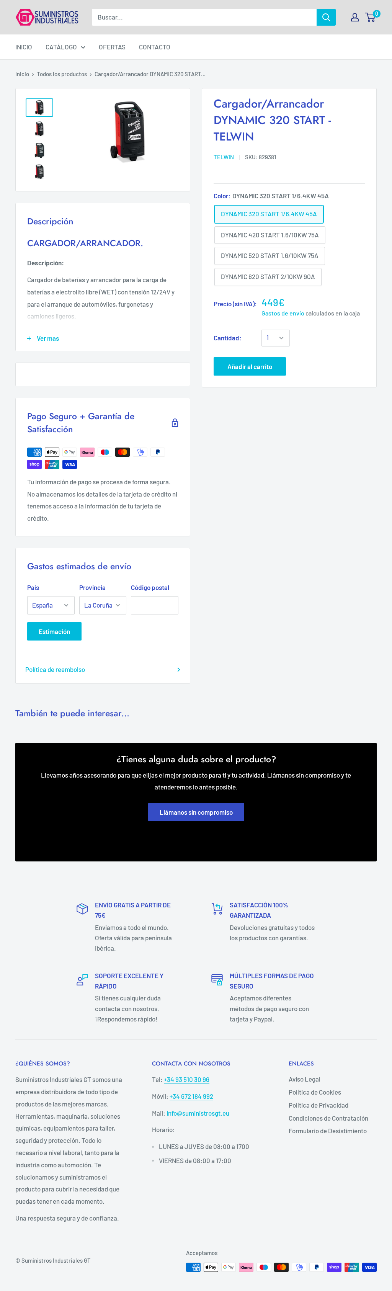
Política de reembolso (55, 669)
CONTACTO (154, 47)
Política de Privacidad (318, 1105)
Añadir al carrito (249, 366)
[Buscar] (326, 17)
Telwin (224, 157)
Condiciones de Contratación (328, 1118)
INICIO (23, 47)
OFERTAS (112, 47)
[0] (370, 17)
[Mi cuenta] (355, 17)
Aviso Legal (304, 1079)
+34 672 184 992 (191, 1096)
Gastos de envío (282, 313)
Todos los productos (62, 73)
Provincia (92, 587)
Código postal (150, 587)
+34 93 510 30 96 (186, 1079)
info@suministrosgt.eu (198, 1113)
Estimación (54, 631)
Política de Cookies (315, 1092)
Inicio (22, 73)
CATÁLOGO (61, 47)
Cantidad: (228, 338)
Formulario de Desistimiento (328, 1130)
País (33, 587)
